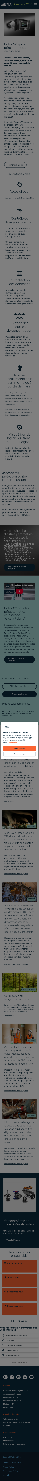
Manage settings (19, 754)
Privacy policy (13, 743)
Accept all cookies (19, 748)
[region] (19, 740)
